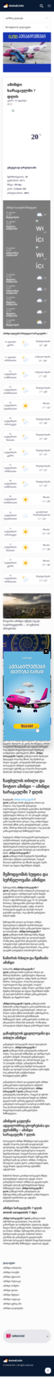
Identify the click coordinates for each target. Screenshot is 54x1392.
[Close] (46, 651)
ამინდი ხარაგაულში (24, 799)
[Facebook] (48, 1371)
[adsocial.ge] (16, 1341)
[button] (41, 6)
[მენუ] (48, 6)
